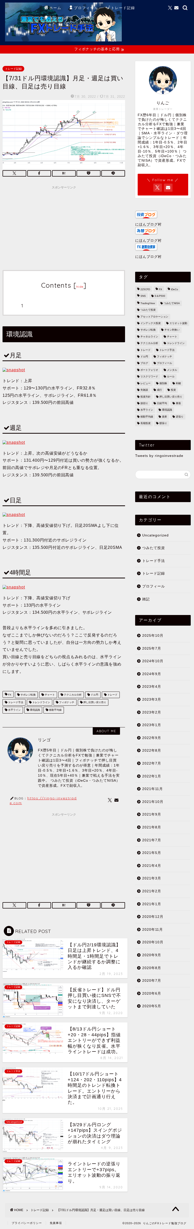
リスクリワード (149, 376)
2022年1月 (151, 776)
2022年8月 (151, 750)
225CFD (145, 289)
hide (79, 286)
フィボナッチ (66, 702)
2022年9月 (151, 738)
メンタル (172, 369)
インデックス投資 (150, 323)
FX (9, 694)
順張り (163, 423)
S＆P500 (160, 296)
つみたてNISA (172, 303)
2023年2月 (151, 712)
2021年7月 (151, 840)
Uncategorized (155, 535)
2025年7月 (151, 648)
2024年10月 (152, 661)
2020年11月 (152, 929)
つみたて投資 (148, 310)
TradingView (147, 303)
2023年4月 (151, 687)
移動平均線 (55, 710)
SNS (143, 296)
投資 (173, 390)
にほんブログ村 (148, 224)
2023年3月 (151, 699)
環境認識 (34, 710)
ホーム (55, 8)
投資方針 (145, 396)
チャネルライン (149, 336)
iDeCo (174, 289)
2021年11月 (152, 789)
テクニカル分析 (72, 694)
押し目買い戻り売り (94, 702)
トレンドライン (41, 702)
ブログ (144, 363)
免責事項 (56, 1222)
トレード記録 (123, 8)
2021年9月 (151, 814)
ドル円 (94, 694)
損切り (144, 403)
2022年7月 (151, 763)
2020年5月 (151, 1006)
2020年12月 (152, 917)
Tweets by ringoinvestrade (159, 456)
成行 (159, 390)
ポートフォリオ (149, 369)
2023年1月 (151, 725)
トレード (112, 694)
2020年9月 (151, 955)
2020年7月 (151, 980)
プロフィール (86, 8)
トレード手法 (61, 18)
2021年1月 (151, 904)
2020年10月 (152, 942)
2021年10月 (152, 802)
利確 (178, 383)
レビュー (145, 383)
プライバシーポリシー (27, 1222)
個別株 (163, 383)
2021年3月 (151, 878)
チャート (49, 694)
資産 (164, 416)
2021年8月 (151, 827)
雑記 (90, 18)
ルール (171, 376)
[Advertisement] (64, 227)
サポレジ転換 (28, 694)
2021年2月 (151, 891)
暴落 (178, 403)
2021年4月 (151, 866)
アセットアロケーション (154, 316)
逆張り (179, 416)
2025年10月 (152, 635)
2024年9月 (151, 674)
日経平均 (162, 403)
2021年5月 (151, 853)
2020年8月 (151, 968)
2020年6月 (151, 993)
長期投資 (145, 423)
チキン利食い (172, 330)
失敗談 (144, 390)
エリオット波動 (178, 323)
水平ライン (14, 710)
